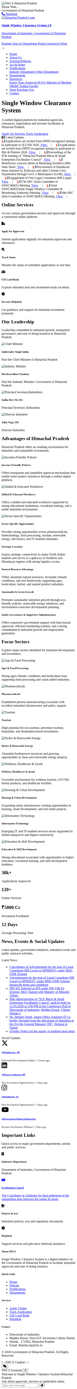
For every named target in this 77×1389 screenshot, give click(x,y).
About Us (15, 57)
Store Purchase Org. (22, 89)
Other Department (47, 71)
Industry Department (22, 71)
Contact (14, 93)
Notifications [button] (17, 68)
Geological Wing (56, 43)
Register (7, 43)
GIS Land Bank (19, 1315)
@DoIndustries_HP (11, 1052)
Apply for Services (14, 133)
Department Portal (34, 43)
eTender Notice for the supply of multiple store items (42, 1031)
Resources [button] (15, 79)
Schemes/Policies (20, 61)
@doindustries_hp (10, 1096)
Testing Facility (28, 86)
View (44, 145)
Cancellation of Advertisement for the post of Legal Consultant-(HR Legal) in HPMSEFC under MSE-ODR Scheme (41, 970)
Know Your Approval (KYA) (28, 82)
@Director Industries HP (13, 1074)
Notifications (17, 1289)
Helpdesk (11, 14)
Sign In (18, 43)
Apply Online (18, 1308)
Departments (17, 75)
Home (13, 54)
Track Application (37, 133)
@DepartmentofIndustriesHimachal (19, 1119)
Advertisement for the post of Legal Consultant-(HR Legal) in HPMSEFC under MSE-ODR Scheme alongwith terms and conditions (41, 981)
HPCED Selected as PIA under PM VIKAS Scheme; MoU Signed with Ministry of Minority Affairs (39, 992)
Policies (14, 1285)
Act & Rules (17, 64)
